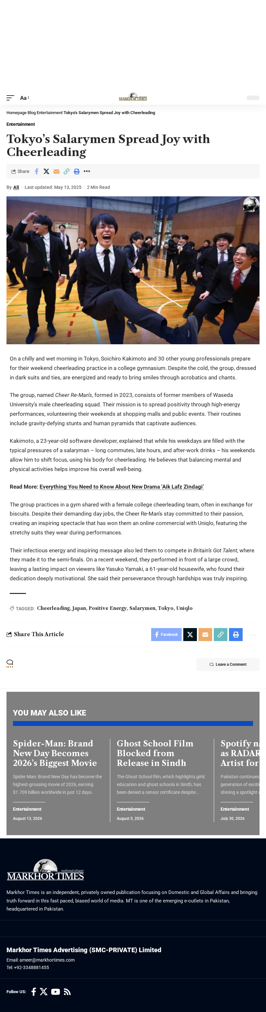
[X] (43, 992)
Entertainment (50, 112)
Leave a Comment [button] (231, 664)
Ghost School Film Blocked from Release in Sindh (155, 753)
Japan (79, 608)
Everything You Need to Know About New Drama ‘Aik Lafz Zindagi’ (122, 486)
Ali (16, 187)
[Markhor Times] (133, 98)
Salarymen (142, 608)
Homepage (16, 112)
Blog (32, 112)
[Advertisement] (133, 45)
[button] (12, 98)
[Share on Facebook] (36, 171)
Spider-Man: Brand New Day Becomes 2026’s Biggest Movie (55, 753)
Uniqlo (184, 608)
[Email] (56, 171)
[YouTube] (55, 992)
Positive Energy (108, 608)
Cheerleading (53, 608)
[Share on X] (46, 171)
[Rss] (67, 992)
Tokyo (166, 608)
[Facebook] (34, 992)
